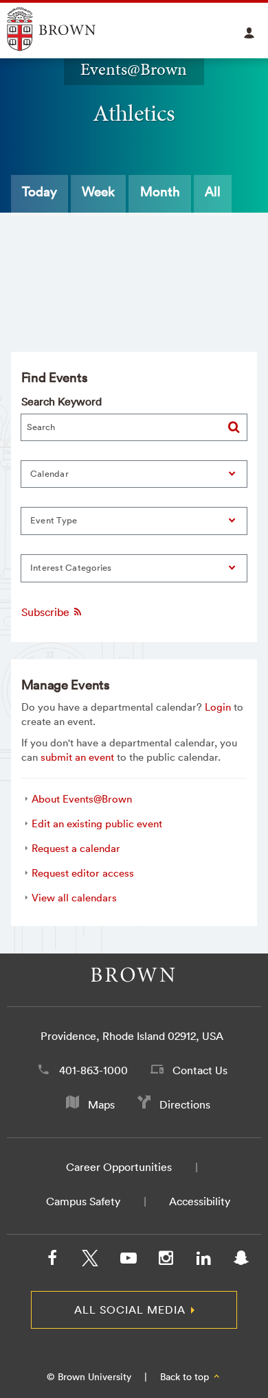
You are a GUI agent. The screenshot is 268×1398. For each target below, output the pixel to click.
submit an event (77, 756)
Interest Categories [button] (71, 567)
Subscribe (46, 612)
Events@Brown (133, 69)
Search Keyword (61, 401)
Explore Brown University (67, 29)
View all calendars (74, 897)
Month (160, 191)
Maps (101, 1104)
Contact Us (199, 1070)
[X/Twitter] (90, 1260)
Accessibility (199, 1201)
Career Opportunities (119, 1167)
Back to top (186, 1377)
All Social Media (130, 1309)
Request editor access (83, 872)
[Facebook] (52, 1260)
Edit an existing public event (97, 823)
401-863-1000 (93, 1070)
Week (98, 191)
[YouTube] (128, 1260)
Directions (184, 1104)
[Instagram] (165, 1260)
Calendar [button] (49, 473)
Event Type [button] (54, 520)
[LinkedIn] (203, 1260)
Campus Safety (83, 1201)
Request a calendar (76, 848)
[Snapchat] (241, 1260)
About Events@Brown (82, 798)
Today (39, 191)
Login (218, 706)
